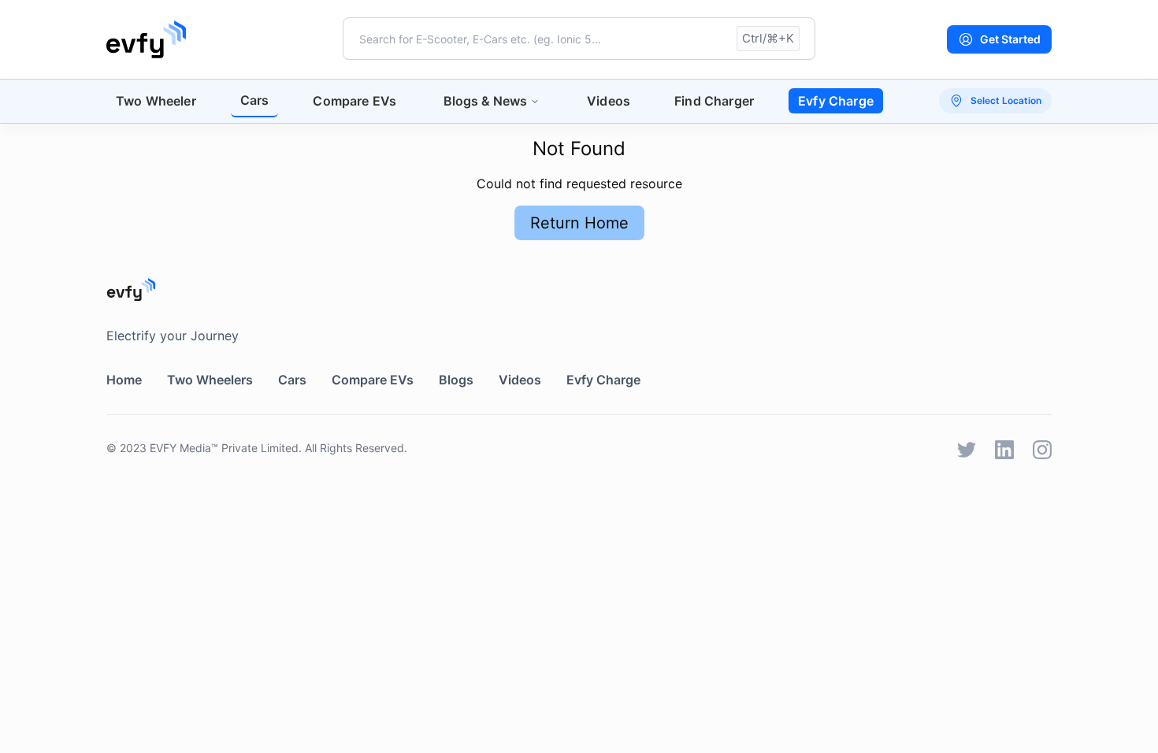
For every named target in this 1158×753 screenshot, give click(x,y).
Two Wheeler (156, 101)
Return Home (579, 222)
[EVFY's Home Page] (579, 289)
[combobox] (579, 38)
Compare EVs (354, 101)
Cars (254, 100)
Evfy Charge (836, 101)
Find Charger (714, 101)
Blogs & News (485, 101)
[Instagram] (1042, 449)
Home (124, 380)
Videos (608, 101)
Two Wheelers (210, 380)
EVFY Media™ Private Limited (224, 447)
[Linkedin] (1004, 449)
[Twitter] (966, 449)
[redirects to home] (146, 39)
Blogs (456, 380)
